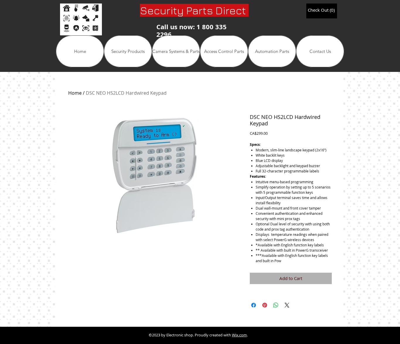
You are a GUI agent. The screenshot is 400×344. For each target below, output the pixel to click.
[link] (321, 10)
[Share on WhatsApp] (275, 305)
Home (75, 93)
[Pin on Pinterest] (264, 305)
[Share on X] (286, 305)
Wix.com (239, 335)
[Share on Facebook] (253, 305)
